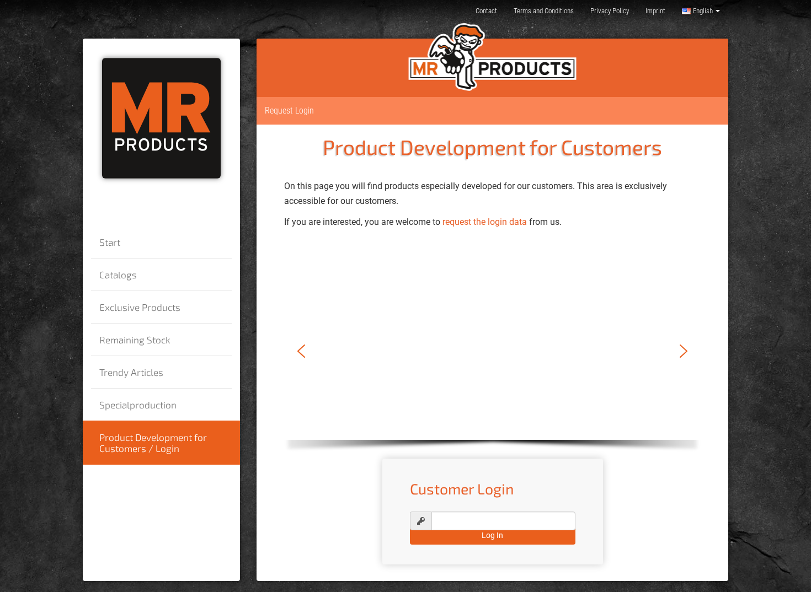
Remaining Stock (134, 339)
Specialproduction (138, 404)
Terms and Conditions (544, 11)
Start (109, 241)
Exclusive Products (139, 307)
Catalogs (118, 274)
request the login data (484, 222)
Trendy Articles (131, 372)
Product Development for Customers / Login (153, 443)
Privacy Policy (609, 11)
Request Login (289, 110)
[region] (492, 360)
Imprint (655, 11)
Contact (486, 11)
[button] (301, 351)
